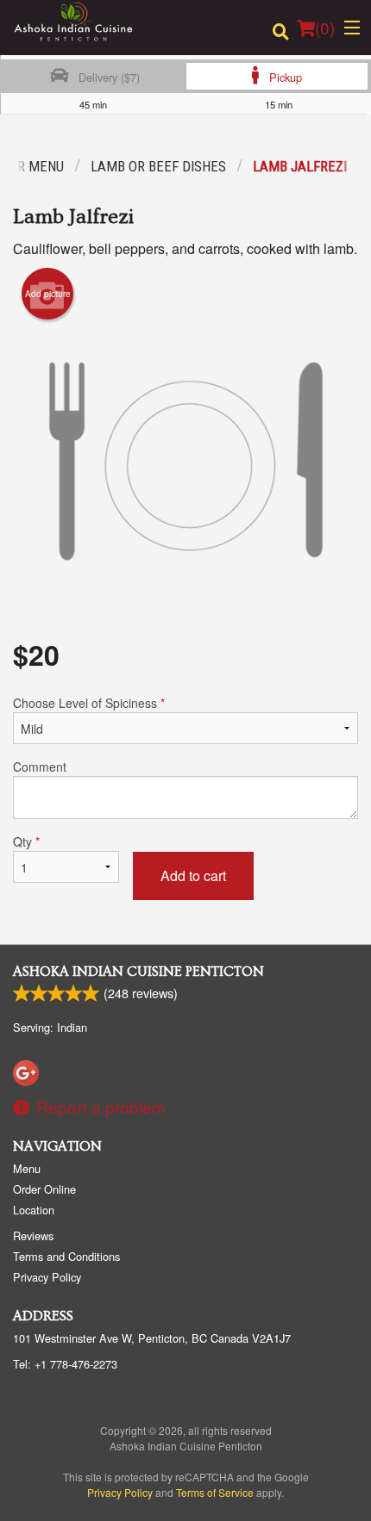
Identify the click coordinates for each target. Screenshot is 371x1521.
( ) (325, 27)
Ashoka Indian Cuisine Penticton (138, 971)
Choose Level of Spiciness (89, 702)
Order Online (44, 1189)
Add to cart (193, 875)
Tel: (65, 1364)
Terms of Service (215, 1492)
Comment (39, 766)
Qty (26, 841)
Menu (27, 1168)
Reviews (33, 1235)
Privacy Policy (47, 1277)
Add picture (48, 294)
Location (33, 1209)
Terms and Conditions (66, 1256)
